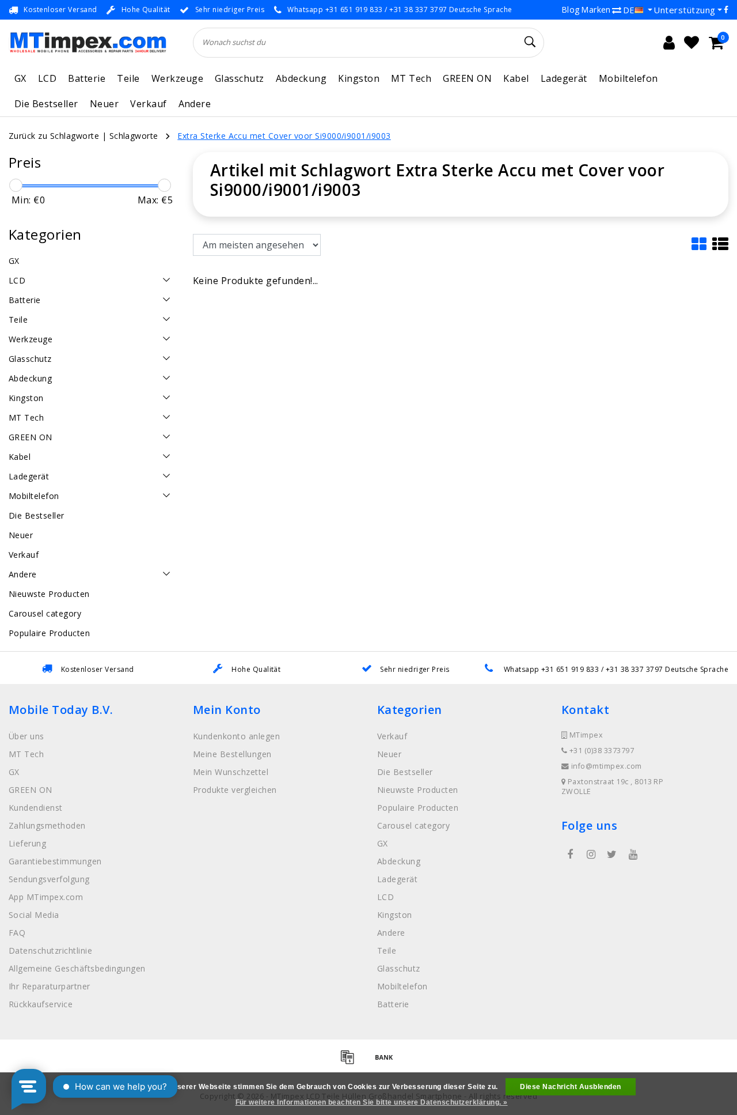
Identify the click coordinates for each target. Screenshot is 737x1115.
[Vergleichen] (616, 9)
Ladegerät (564, 78)
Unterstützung (684, 10)
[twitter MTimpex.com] (612, 854)
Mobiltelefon (628, 78)
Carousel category (413, 825)
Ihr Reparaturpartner (49, 986)
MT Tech (411, 78)
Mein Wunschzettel (230, 771)
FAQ (17, 932)
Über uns (26, 736)
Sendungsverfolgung (49, 879)
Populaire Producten (417, 807)
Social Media (34, 914)
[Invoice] (351, 1062)
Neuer (104, 103)
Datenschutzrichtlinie (50, 950)
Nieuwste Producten (417, 789)
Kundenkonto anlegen (236, 736)
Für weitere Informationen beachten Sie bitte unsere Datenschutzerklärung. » (371, 1102)
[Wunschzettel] (691, 43)
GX (20, 78)
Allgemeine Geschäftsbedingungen (77, 968)
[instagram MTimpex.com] (590, 854)
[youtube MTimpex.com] (632, 854)
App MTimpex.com (46, 896)
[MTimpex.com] (88, 42)
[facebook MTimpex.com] (570, 854)
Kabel (516, 78)
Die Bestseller (46, 103)
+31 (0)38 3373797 (600, 750)
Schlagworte (133, 135)
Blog (570, 9)
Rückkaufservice (41, 1004)
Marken (596, 9)
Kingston (358, 78)
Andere (194, 103)
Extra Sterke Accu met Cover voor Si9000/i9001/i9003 (283, 135)
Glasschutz (239, 78)
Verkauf (148, 103)
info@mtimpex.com (606, 766)
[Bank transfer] (387, 1062)
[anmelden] (669, 43)
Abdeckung (301, 78)
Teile (128, 78)
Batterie (86, 78)
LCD (47, 78)
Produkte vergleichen (235, 789)
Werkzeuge (177, 78)
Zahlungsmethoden (47, 825)
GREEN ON (467, 78)
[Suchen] (530, 42)
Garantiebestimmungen (55, 861)
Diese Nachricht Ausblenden (570, 1087)
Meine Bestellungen (232, 754)
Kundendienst (36, 807)
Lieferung (27, 843)
